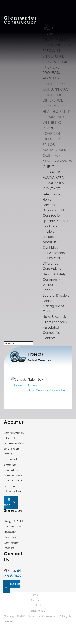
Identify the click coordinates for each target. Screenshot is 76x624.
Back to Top (38, 610)
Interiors (51, 67)
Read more (10, 502)
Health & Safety (57, 111)
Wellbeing (52, 122)
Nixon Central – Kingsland (46, 390)
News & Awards (57, 161)
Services (50, 34)
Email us (14, 584)
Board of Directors (56, 295)
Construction (56, 45)
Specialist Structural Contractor (55, 56)
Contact (51, 188)
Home (48, 28)
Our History (54, 84)
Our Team (52, 155)
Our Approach (57, 89)
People (49, 128)
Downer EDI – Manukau (28, 385)
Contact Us (37, 605)
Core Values (54, 106)
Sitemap (36, 599)
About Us (51, 78)
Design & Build (56, 39)
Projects (51, 72)
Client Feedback (55, 322)
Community (54, 117)
